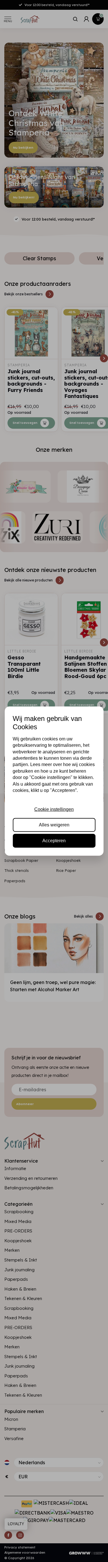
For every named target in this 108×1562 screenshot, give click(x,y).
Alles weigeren (54, 824)
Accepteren (54, 840)
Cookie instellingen (54, 809)
